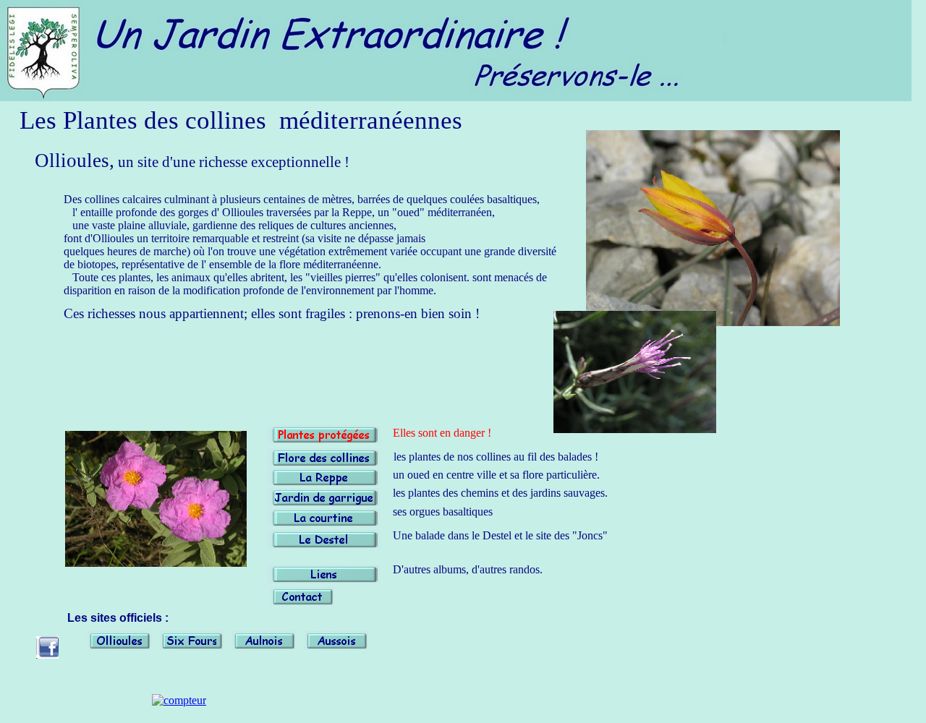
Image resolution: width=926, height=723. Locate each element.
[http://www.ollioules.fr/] (119, 646)
